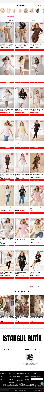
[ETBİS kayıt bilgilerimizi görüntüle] (30, 357)
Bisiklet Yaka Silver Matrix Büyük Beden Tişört (35, 45)
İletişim (26, 375)
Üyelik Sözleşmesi (20, 380)
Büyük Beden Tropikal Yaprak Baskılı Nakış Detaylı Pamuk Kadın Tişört (7, 45)
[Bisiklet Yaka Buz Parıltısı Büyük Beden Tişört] (22, 163)
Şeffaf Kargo (19, 378)
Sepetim (10, 378)
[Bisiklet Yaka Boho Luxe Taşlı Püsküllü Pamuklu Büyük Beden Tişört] (37, 97)
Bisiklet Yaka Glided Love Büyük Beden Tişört (21, 240)
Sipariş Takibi (11, 379)
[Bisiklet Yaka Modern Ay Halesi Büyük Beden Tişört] (7, 163)
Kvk (25, 378)
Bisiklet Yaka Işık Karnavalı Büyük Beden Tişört (36, 208)
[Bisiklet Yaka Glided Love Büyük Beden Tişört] (22, 228)
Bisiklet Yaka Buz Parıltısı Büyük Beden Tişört (22, 175)
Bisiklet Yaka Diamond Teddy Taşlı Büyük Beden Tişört (6, 77)
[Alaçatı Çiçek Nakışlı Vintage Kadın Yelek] (22, 305)
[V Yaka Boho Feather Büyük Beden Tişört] (37, 260)
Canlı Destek (27, 376)
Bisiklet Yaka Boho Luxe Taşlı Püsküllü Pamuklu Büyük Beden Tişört (36, 110)
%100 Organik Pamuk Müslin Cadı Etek (7, 317)
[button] (4, 42)
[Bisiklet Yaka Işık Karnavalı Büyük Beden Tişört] (37, 195)
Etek (1, 378)
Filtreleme (33, 20)
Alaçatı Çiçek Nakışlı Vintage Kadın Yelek (21, 318)
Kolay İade (18, 376)
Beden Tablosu (11, 382)
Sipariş (10, 375)
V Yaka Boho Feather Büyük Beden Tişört (36, 273)
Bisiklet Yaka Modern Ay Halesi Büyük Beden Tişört (7, 175)
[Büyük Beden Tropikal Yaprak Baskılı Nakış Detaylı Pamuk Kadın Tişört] (7, 32)
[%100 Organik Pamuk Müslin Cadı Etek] (7, 305)
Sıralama (11, 20)
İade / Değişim (19, 375)
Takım (1, 376)
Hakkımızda (27, 379)
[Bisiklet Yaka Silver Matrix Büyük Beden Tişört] (37, 32)
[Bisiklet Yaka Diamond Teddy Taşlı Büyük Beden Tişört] (7, 65)
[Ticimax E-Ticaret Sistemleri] (22, 393)
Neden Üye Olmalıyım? (12, 376)
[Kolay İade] (38, 5)
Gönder (41, 379)
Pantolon (1, 375)
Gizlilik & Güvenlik (20, 383)
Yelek (1, 379)
